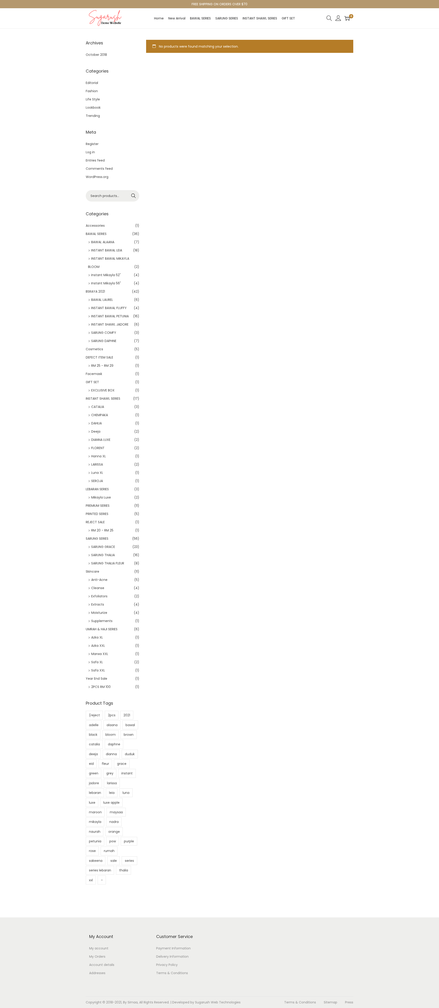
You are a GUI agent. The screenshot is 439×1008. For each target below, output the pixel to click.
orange (114, 831)
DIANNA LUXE (100, 439)
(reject (94, 715)
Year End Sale (96, 678)
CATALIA (97, 406)
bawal (130, 725)
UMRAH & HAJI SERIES (102, 629)
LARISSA (97, 464)
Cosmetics (94, 349)
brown (129, 734)
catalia (94, 744)
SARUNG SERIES (97, 538)
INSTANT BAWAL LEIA (106, 250)
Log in (90, 152)
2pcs (111, 715)
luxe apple (111, 802)
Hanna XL (98, 456)
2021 (126, 715)
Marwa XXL (99, 654)
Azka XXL (98, 645)
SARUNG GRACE (103, 546)
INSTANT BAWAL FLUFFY (109, 308)
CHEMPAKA (99, 415)
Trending (93, 115)
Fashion (92, 91)
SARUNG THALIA (103, 555)
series (129, 860)
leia (112, 792)
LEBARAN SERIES (97, 489)
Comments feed (99, 168)
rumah (109, 851)
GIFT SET (92, 382)
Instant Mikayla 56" (106, 283)
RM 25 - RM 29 (102, 365)
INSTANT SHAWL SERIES (103, 398)
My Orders (97, 956)
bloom (110, 734)
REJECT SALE (95, 522)
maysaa (116, 812)
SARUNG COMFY (103, 332)
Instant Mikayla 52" (106, 275)
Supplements (101, 621)
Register (92, 144)
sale (113, 860)
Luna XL (97, 472)
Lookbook (93, 107)
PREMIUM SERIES (98, 505)
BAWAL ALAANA (102, 242)
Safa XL (97, 662)
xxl (91, 880)
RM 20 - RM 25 (102, 530)
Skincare (92, 571)
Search (133, 196)
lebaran (95, 792)
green (93, 773)
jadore (94, 783)
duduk (130, 754)
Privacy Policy (167, 964)
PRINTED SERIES (97, 514)
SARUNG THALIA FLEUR (107, 563)
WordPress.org (97, 177)
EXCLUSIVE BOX (103, 390)
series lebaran (100, 870)
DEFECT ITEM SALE (99, 357)
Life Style (93, 99)
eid (91, 763)
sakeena (95, 860)
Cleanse (97, 588)
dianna (111, 754)
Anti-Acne (99, 579)
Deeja (95, 431)
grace (121, 763)
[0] (347, 18)
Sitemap (330, 1002)
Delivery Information (172, 956)
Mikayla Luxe (101, 497)
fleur (105, 763)
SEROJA (97, 481)
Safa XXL (98, 670)
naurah (94, 831)
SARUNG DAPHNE (103, 341)
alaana (112, 725)
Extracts (97, 604)
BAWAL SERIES (96, 234)
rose (92, 851)
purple (129, 841)
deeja (93, 754)
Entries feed (95, 160)
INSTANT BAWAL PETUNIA (110, 316)
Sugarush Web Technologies (218, 1002)
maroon (95, 812)
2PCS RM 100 (101, 687)
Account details (101, 964)
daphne (114, 744)
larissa (112, 783)
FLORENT (97, 448)
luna (126, 792)
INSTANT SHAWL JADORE (109, 324)
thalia (123, 870)
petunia (95, 841)
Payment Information (173, 948)
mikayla (95, 821)
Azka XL (97, 637)
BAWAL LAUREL (102, 299)
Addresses (97, 973)
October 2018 (96, 54)
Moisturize (99, 612)
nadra (114, 821)
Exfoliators (99, 596)
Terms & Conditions (172, 973)
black (93, 734)
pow (112, 841)
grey (109, 773)
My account (98, 948)
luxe (92, 802)
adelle (94, 725)
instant (127, 773)
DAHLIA (96, 423)
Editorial (92, 83)
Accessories (95, 225)
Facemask (94, 374)
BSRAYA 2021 (95, 291)
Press (349, 1002)
